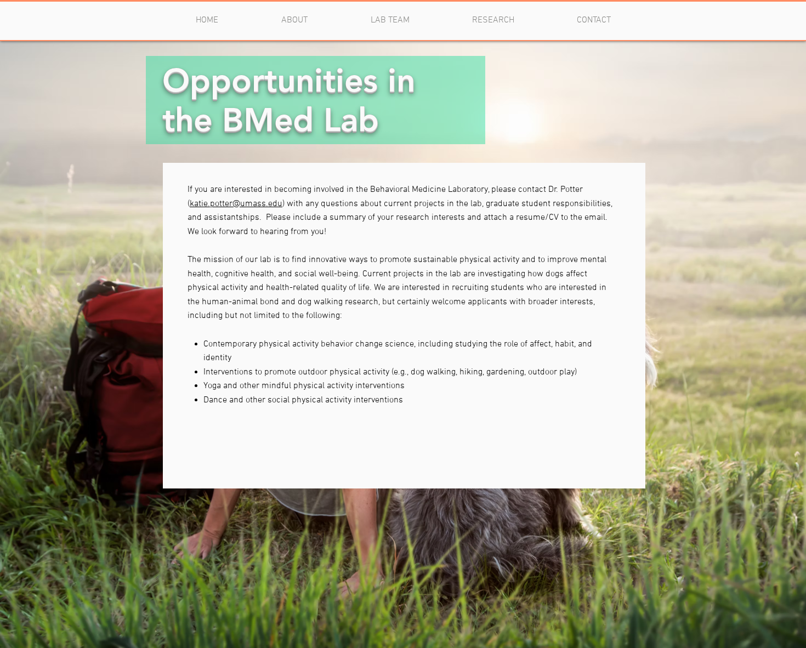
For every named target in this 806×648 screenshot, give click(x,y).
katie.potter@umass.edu (236, 203)
